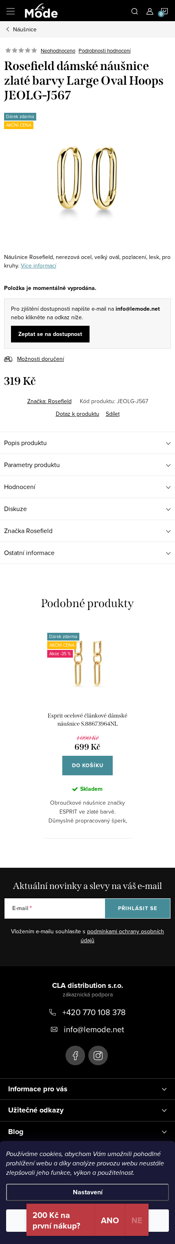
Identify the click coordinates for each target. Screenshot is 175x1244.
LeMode (75, 1055)
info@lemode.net (94, 1029)
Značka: (49, 401)
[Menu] (10, 10)
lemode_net (98, 1055)
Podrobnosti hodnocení (105, 50)
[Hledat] (134, 10)
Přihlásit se (138, 908)
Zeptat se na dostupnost (50, 334)
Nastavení (88, 1192)
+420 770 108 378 (94, 1012)
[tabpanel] (87, 730)
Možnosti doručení (40, 359)
